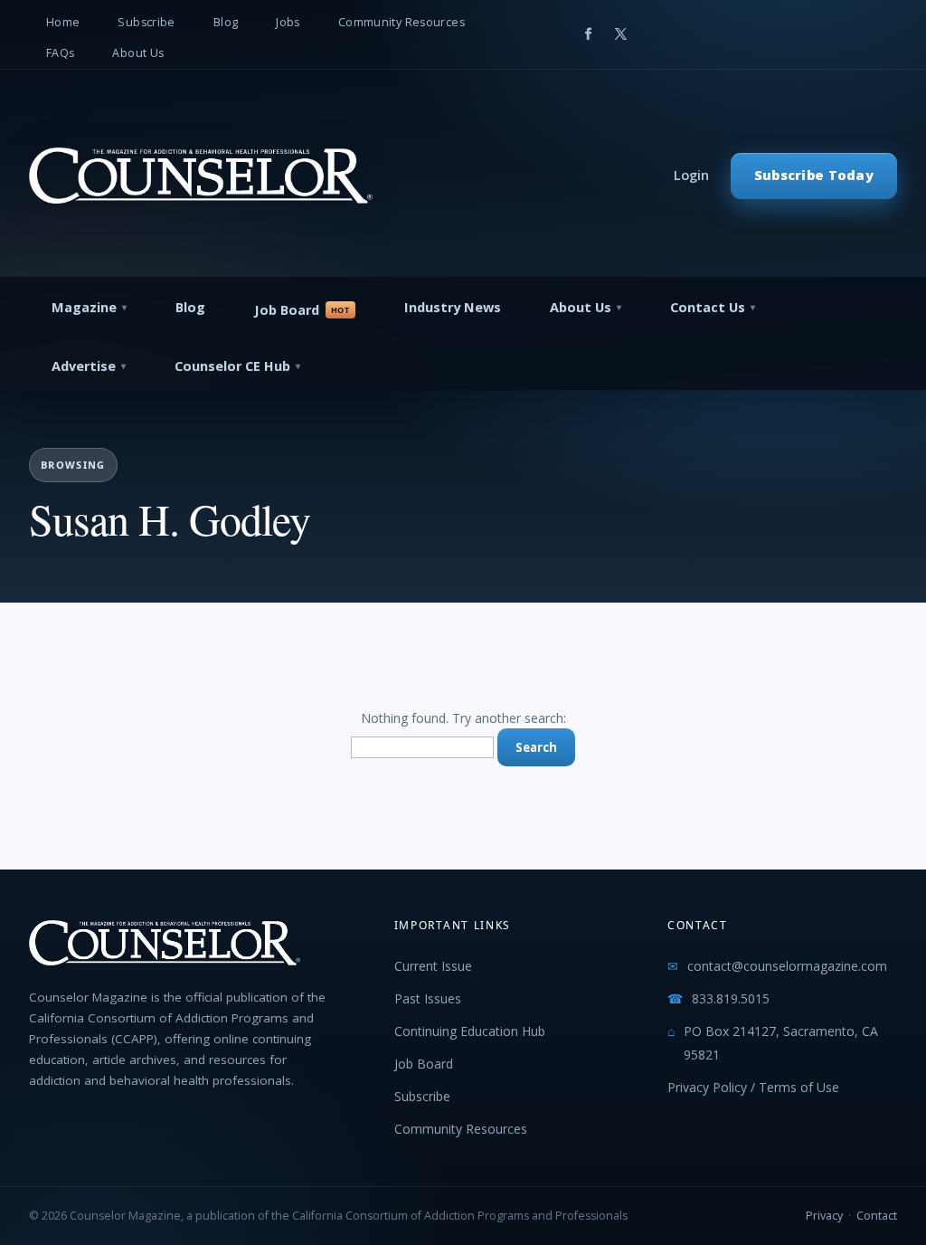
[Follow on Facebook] (588, 34)
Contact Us (707, 307)
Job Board (286, 309)
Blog (226, 22)
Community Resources (401, 22)
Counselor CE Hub (232, 366)
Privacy (824, 1215)
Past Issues (427, 998)
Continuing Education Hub (469, 1031)
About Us (138, 53)
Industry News (452, 307)
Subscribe (146, 22)
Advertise (84, 366)
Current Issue (433, 965)
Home (63, 22)
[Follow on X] (620, 34)
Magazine (84, 307)
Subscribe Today (814, 175)
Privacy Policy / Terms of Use (753, 1087)
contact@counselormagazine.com (787, 965)
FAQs (60, 53)
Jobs (288, 22)
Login (691, 175)
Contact (876, 1215)
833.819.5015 (731, 998)
